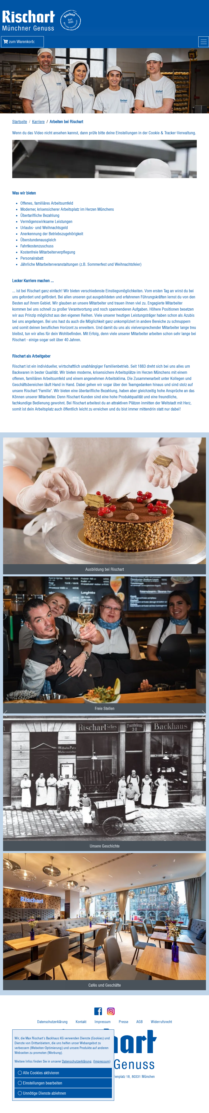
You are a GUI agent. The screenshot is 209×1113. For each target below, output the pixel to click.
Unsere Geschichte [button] (105, 846)
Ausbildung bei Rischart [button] (104, 569)
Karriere (38, 121)
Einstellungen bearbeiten (42, 1082)
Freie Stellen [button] (104, 708)
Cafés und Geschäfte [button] (104, 985)
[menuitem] (104, 500)
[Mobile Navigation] (203, 41)
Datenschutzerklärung (52, 1021)
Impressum (103, 1021)
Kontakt (81, 1021)
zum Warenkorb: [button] (24, 41)
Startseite (19, 121)
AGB (139, 1021)
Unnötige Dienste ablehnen (44, 1093)
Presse (123, 1021)
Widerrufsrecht (161, 1021)
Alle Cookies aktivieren (40, 1072)
